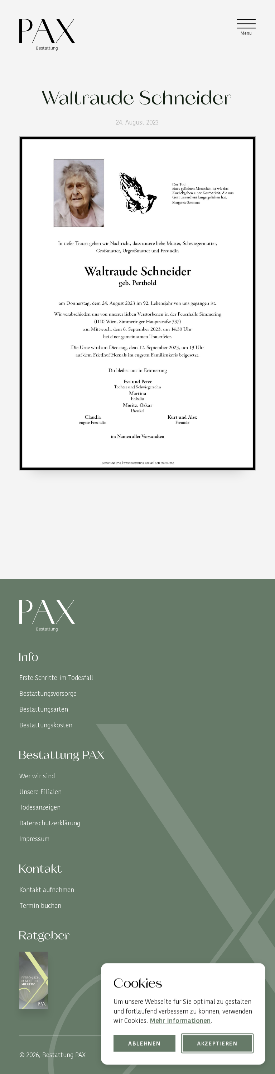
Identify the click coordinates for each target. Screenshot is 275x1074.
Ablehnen (145, 1043)
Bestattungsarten (43, 709)
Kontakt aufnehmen (46, 889)
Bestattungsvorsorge (48, 693)
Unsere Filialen (40, 791)
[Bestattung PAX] (47, 35)
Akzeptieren (217, 1043)
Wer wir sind (37, 776)
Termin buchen (40, 905)
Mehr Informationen (180, 1020)
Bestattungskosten (45, 725)
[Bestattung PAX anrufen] (249, 572)
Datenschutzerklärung (49, 823)
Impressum (34, 838)
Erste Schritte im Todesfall (56, 677)
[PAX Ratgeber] (33, 982)
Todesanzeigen (40, 807)
